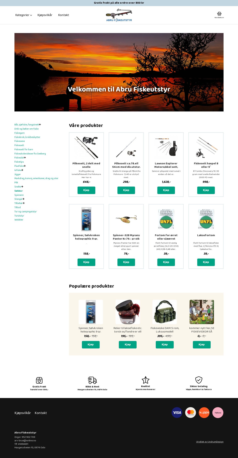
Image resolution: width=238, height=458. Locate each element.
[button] (23, 15)
